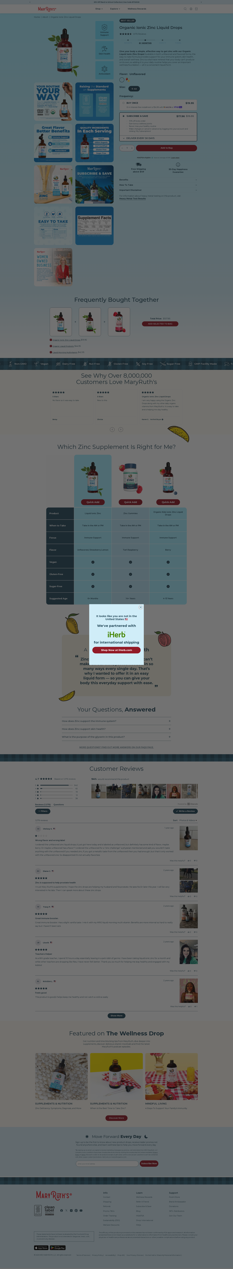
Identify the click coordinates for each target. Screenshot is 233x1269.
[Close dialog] (141, 607)
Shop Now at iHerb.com (116, 650)
